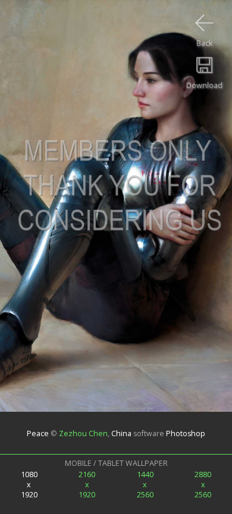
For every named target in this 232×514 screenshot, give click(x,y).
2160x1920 (87, 484)
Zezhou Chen (83, 433)
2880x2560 (203, 484)
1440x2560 (145, 484)
